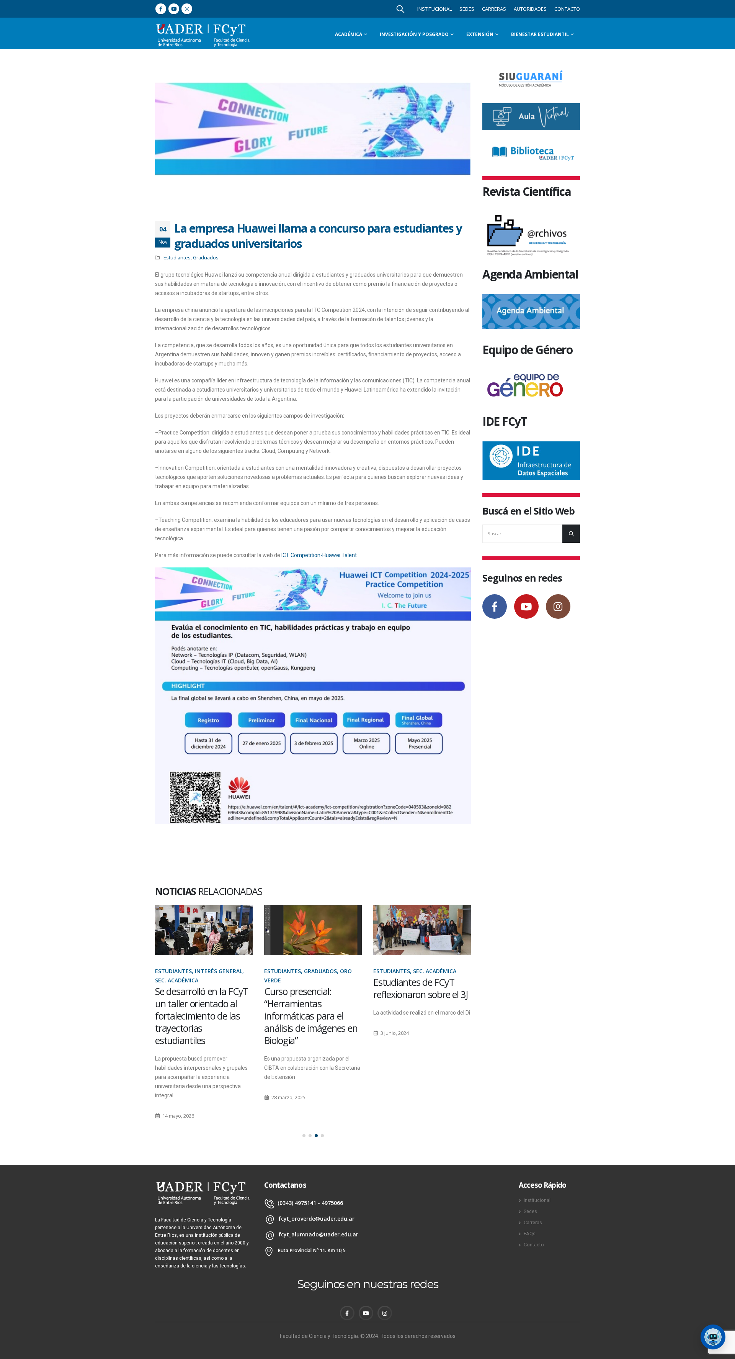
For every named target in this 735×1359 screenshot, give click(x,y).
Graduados (206, 257)
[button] (304, 1135)
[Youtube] (173, 8)
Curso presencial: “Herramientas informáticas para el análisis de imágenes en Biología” (310, 1016)
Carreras (494, 8)
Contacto (567, 8)
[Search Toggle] (400, 8)
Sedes (466, 8)
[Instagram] (186, 8)
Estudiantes (177, 257)
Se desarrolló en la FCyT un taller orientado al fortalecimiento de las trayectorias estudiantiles (201, 1016)
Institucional (434, 8)
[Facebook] (160, 8)
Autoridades (530, 8)
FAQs (530, 1233)
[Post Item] (204, 930)
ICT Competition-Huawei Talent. (319, 555)
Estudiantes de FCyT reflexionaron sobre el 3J (420, 988)
